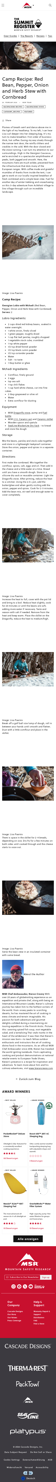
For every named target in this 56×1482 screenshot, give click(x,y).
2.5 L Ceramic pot (22, 419)
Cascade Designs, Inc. (32, 1446)
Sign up (45, 1277)
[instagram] (13, 1286)
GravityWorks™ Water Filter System (40, 1205)
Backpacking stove (35, 107)
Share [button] (8, 120)
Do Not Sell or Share (41, 1452)
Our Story (11, 1314)
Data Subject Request (15, 1452)
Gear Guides (10, 35)
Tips (50, 35)
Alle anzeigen (28, 1239)
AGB (50, 1459)
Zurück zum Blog (29, 1079)
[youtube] (31, 1286)
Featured (28, 112)
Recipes (40, 35)
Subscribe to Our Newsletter (24, 1277)
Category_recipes (12, 112)
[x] (25, 1286)
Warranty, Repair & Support (42, 1313)
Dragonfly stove (21, 412)
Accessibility (42, 1467)
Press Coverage (14, 1320)
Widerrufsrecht (14, 1467)
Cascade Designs (15, 1311)
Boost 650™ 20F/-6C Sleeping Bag (39, 1135)
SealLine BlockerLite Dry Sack (23, 425)
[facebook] (19, 1286)
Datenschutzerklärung (34, 1459)
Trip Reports (27, 35)
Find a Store (39, 1323)
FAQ (35, 1320)
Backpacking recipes (13, 107)
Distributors (39, 1317)
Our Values (12, 1317)
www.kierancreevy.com (41, 1068)
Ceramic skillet (45, 419)
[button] (50, 5)
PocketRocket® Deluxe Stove (14, 1135)
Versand (29, 1467)
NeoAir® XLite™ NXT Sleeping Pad (13, 1205)
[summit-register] (39, 1286)
